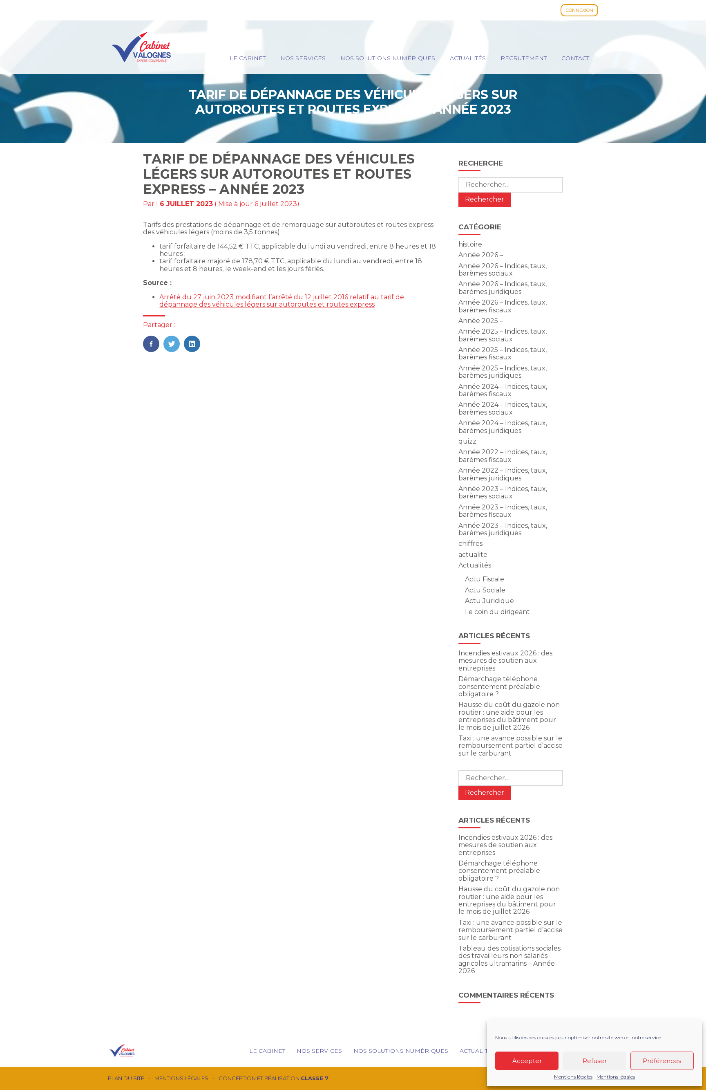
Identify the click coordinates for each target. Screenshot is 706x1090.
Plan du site (126, 1078)
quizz (467, 441)
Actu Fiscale (484, 579)
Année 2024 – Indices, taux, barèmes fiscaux (502, 390)
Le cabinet (248, 58)
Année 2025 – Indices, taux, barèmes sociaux (502, 335)
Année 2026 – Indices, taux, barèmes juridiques (502, 287)
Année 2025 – (480, 321)
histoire (470, 244)
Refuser (595, 1061)
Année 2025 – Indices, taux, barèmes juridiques (502, 371)
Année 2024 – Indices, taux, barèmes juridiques (502, 426)
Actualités (468, 58)
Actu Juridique (489, 601)
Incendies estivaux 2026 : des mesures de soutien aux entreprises (505, 660)
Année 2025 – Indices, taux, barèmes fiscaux (502, 353)
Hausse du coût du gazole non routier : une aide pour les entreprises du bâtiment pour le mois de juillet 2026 (509, 716)
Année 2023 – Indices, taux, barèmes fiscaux (502, 510)
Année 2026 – (480, 255)
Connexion (579, 10)
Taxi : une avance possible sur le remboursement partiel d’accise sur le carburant (510, 745)
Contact (575, 58)
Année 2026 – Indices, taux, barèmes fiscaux (502, 306)
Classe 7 (314, 1078)
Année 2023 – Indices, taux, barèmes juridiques (502, 529)
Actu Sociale (485, 590)
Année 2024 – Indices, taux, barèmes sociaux (502, 408)
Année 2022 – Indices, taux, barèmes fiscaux (502, 455)
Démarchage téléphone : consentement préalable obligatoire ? (499, 686)
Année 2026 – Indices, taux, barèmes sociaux (502, 269)
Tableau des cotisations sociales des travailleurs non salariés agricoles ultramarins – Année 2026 (509, 959)
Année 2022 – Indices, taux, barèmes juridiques (502, 474)
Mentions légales (573, 1077)
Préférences (662, 1061)
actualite (472, 554)
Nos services (303, 58)
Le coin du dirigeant (497, 612)
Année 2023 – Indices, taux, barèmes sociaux (502, 492)
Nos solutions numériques (387, 58)
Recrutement (523, 58)
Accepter (527, 1061)
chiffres (470, 543)
